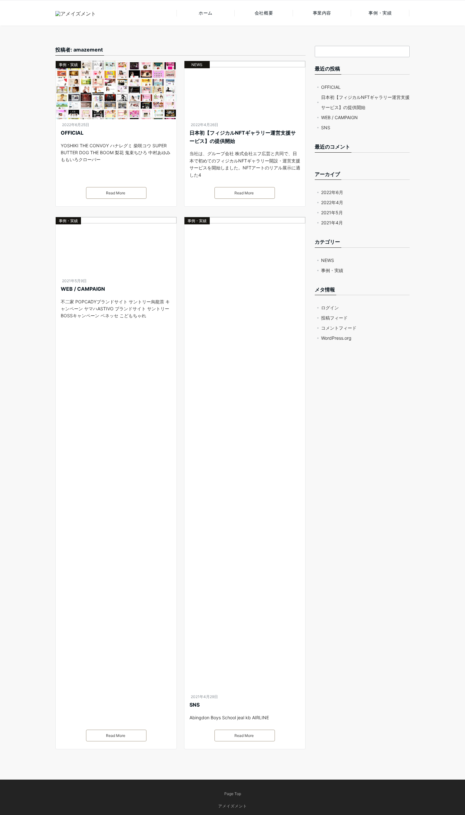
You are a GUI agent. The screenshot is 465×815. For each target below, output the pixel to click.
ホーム (206, 12)
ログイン (330, 307)
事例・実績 (380, 12)
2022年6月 (332, 192)
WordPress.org (336, 338)
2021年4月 (332, 222)
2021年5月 (332, 212)
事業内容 (322, 12)
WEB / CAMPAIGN (83, 289)
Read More (115, 193)
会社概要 (264, 12)
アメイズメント (232, 806)
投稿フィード (334, 317)
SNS (194, 705)
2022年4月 (332, 202)
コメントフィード (338, 328)
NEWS (196, 64)
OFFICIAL (72, 133)
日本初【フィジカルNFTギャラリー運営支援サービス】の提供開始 (242, 137)
